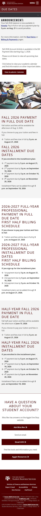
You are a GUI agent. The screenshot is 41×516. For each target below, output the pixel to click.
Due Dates (31, 37)
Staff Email (28, 490)
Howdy (4, 25)
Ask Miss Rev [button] (19, 427)
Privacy (34, 487)
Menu (32, 3)
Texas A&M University (11, 497)
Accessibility (23, 487)
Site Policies (16, 490)
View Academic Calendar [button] (14, 72)
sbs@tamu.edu (24, 499)
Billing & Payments (9, 39)
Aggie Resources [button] (19, 457)
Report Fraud (10, 487)
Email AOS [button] (19, 442)
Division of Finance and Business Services (21, 484)
